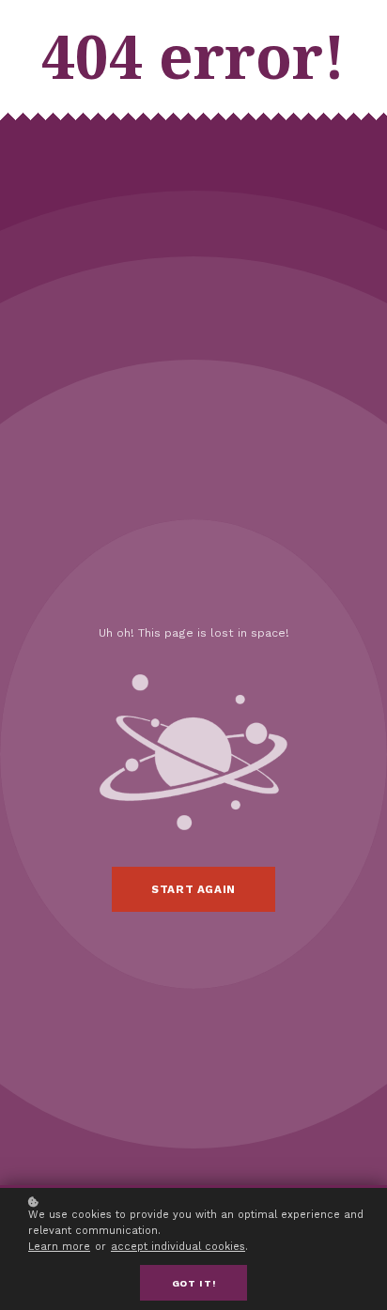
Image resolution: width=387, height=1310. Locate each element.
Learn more (59, 1247)
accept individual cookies (178, 1247)
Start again (193, 889)
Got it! (194, 1282)
